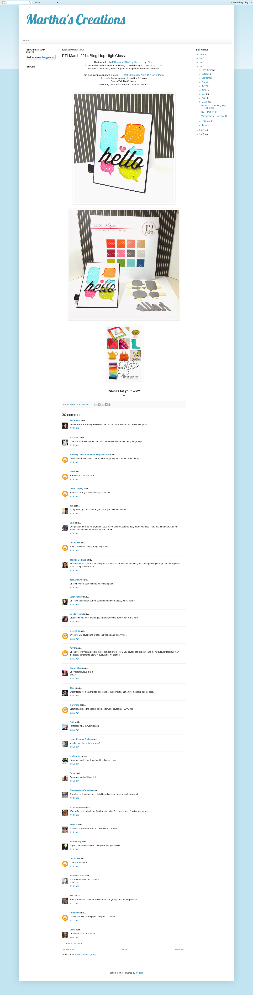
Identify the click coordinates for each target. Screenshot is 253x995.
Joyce (73, 688)
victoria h (74, 631)
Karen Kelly (75, 841)
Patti (72, 722)
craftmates (75, 756)
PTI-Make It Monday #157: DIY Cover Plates (142, 75)
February (206, 121)
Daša (72, 773)
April (204, 98)
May (204, 94)
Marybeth (74, 437)
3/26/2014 (74, 849)
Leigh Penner (76, 597)
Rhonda (73, 824)
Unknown (74, 543)
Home (26, 40)
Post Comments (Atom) (85, 954)
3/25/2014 (74, 428)
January (206, 125)
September (207, 78)
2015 (202, 62)
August (205, 82)
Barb (72, 523)
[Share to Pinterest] (109, 404)
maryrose (74, 705)
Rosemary (75, 420)
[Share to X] (102, 404)
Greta (72, 930)
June (204, 90)
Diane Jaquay (76, 488)
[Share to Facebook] (106, 404)
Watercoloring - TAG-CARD (214, 116)
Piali (72, 471)
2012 (202, 134)
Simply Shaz (76, 668)
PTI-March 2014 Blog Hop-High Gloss (213, 106)
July (204, 86)
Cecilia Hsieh (76, 614)
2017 (202, 54)
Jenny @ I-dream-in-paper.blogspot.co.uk (90, 454)
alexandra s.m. (77, 875)
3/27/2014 (74, 903)
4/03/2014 (74, 937)
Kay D (73, 648)
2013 (202, 130)
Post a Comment (74, 943)
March (205, 102)
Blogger (139, 973)
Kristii (73, 895)
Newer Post (68, 949)
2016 (202, 58)
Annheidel (75, 913)
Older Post (180, 949)
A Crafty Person (78, 807)
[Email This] (96, 404)
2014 (202, 66)
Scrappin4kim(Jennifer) (81, 790)
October (206, 74)
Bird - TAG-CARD (209, 112)
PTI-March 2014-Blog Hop (125, 62)
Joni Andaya (76, 580)
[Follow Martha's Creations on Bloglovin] (41, 59)
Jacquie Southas (78, 560)
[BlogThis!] (99, 404)
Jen (71, 506)
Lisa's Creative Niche (80, 739)
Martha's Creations (75, 19)
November (207, 70)
